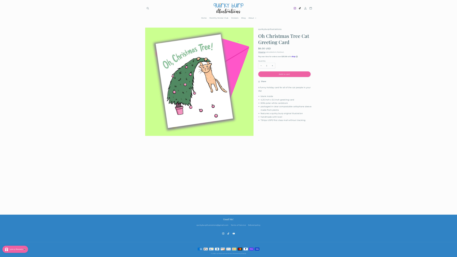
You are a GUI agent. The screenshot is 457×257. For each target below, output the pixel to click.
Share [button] (263, 81)
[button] (147, 8)
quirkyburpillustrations (224, 253)
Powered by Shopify (239, 253)
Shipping (261, 52)
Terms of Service (238, 225)
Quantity (262, 61)
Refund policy (254, 225)
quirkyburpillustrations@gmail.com (212, 225)
